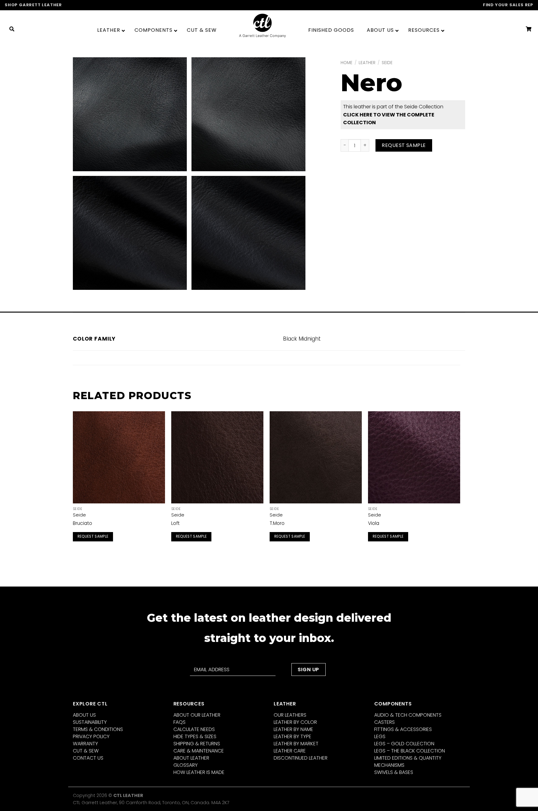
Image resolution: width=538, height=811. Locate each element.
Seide (387, 63)
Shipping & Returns (196, 743)
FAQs (179, 722)
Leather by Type (292, 736)
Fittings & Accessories (403, 729)
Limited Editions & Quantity (407, 758)
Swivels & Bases (393, 772)
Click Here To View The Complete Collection (388, 118)
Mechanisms (389, 765)
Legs (379, 736)
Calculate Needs (194, 729)
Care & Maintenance (198, 750)
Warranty (85, 743)
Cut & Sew (86, 750)
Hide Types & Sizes (194, 736)
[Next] (460, 483)
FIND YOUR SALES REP (508, 5)
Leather (367, 63)
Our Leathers (290, 715)
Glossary (185, 765)
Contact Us (88, 758)
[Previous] (73, 483)
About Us (84, 715)
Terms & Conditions (98, 729)
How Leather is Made (198, 772)
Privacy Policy (91, 736)
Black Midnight (302, 338)
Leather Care (290, 750)
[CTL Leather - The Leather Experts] (262, 25)
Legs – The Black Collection (409, 750)
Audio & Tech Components (407, 715)
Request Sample (404, 145)
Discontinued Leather (301, 758)
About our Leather (196, 715)
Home (346, 63)
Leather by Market (296, 743)
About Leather (191, 758)
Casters (384, 722)
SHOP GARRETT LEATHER (33, 5)
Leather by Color (295, 722)
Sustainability (90, 722)
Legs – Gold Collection (404, 743)
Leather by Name (293, 729)
